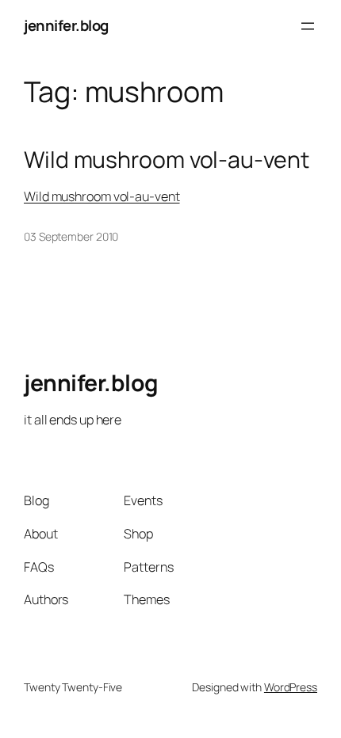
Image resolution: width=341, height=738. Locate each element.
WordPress (290, 686)
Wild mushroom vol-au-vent (166, 160)
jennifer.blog (66, 25)
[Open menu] (307, 26)
